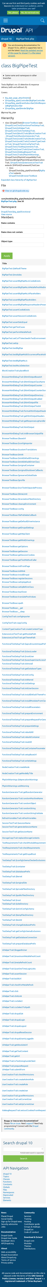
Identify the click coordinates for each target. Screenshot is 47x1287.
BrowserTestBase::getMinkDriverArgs (18, 540)
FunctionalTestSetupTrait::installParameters (21, 707)
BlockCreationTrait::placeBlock (15, 371)
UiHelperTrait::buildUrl (11, 979)
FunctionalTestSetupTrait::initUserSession (20, 688)
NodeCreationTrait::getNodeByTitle (17, 773)
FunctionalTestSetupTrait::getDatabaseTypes (21, 669)
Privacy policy (7, 1263)
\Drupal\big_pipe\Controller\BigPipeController (25, 100)
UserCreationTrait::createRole (15, 1084)
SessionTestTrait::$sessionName (16, 823)
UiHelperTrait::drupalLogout (14, 1026)
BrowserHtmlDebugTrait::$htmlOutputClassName (23, 382)
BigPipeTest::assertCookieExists (16, 310)
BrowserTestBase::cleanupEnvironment (19, 504)
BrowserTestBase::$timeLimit (14, 494)
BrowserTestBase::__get (12, 608)
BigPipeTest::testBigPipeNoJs (14, 361)
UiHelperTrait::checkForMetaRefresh (17, 985)
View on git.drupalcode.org (17, 191)
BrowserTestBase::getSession (15, 551)
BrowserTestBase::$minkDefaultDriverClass (21, 462)
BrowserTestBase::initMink (13, 571)
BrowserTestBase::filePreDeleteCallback (19, 515)
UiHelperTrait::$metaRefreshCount (17, 962)
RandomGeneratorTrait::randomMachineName (22, 798)
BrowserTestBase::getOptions (15, 546)
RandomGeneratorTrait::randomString (19, 808)
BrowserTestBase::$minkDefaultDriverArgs (20, 458)
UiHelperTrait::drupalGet (12, 1014)
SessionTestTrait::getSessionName (17, 832)
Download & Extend (33, 1237)
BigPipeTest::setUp (10, 343)
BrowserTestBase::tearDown (14, 592)
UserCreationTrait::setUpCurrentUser (18, 1104)
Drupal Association (9, 1255)
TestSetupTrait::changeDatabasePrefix (18, 925)
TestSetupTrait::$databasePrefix (16, 871)
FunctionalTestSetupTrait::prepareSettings (20, 726)
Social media (6, 1219)
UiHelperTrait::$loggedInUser (14, 950)
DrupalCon (28, 1229)
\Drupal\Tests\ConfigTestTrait (26, 144)
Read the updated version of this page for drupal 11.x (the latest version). (25, 53)
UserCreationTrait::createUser (15, 1091)
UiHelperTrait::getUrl (11, 1056)
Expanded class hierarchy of (19, 180)
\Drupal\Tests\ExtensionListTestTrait (26, 163)
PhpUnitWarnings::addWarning (15, 786)
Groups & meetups (32, 1227)
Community (29, 1213)
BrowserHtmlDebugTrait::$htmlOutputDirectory (22, 395)
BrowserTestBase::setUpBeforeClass (18, 587)
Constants (7, 1184)
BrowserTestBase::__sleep (13, 612)
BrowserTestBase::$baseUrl (14, 438)
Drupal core (29, 1241)
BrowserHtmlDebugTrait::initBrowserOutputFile (22, 433)
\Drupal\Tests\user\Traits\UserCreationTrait (24, 149)
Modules (28, 1243)
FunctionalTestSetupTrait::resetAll (17, 742)
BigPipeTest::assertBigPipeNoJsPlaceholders (21, 293)
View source (6, 214)
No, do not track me (30, 12)
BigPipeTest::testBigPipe (12, 348)
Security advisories (9, 1224)
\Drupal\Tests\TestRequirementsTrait (21, 147)
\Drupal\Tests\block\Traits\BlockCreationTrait (25, 133)
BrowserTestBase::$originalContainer (18, 465)
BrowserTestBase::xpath (12, 603)
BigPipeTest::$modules (12, 275)
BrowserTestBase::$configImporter (17, 443)
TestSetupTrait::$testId (12, 920)
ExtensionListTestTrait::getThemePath (18, 637)
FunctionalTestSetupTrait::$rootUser (18, 656)
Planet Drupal (7, 1216)
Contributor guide (32, 1224)
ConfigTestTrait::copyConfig (14, 623)
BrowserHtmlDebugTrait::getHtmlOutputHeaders (23, 416)
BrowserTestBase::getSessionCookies (18, 555)
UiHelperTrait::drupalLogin (13, 1020)
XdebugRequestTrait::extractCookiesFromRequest (24, 1110)
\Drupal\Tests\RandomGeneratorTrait (22, 136)
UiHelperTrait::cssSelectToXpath (16, 1007)
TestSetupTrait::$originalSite (14, 883)
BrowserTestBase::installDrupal (15, 575)
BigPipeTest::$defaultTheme (14, 268)
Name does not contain (12, 232)
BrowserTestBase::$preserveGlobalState (19, 475)
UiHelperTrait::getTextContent (15, 1051)
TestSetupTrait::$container (13, 866)
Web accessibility (8, 1252)
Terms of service (8, 1260)
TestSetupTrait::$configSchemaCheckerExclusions (23, 860)
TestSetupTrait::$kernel (12, 876)
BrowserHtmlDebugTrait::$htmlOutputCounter (22, 385)
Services (6, 1198)
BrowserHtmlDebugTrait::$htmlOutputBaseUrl (22, 377)
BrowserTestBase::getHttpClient (16, 534)
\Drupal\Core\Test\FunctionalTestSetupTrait (24, 125)
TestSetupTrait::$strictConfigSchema (18, 909)
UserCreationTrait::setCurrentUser (17, 1099)
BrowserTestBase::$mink (12, 455)
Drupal (38, 1278)
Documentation (8, 1232)
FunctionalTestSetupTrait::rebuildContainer (21, 737)
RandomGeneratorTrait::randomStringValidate (22, 813)
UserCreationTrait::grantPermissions (18, 1096)
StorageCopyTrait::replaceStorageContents (21, 838)
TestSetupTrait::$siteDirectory (15, 904)
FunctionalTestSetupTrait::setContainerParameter (23, 748)
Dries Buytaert (35, 1281)
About (4, 1248)
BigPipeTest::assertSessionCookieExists (19, 316)
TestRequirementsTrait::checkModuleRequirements (24, 843)
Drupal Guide (7, 1235)
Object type (6, 241)
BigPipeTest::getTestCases (13, 327)
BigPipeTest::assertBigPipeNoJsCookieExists (21, 281)
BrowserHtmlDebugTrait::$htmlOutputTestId (21, 406)
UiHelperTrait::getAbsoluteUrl (15, 1045)
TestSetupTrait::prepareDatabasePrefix (19, 944)
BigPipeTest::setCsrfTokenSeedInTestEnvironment (24, 338)
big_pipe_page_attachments (17, 98)
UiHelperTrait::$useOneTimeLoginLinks (19, 969)
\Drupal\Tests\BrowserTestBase (23, 176)
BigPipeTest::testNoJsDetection (15, 366)
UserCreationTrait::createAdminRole (18, 1079)
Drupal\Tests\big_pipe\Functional (15, 212)
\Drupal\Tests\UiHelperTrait (17, 128)
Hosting (27, 1221)
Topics (6, 1176)
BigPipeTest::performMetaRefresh (16, 332)
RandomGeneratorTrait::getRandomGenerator (22, 792)
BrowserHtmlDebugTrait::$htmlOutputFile (20, 402)
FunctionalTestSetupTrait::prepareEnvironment (22, 713)
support (29, 1123)
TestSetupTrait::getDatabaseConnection (19, 937)
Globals (6, 1187)
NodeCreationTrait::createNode (15, 767)
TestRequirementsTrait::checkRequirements (21, 848)
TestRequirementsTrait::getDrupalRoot (19, 854)
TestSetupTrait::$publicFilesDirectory (18, 895)
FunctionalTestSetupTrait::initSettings (18, 683)
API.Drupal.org (7, 1243)
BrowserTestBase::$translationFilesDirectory (21, 499)
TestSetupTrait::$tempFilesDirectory (17, 915)
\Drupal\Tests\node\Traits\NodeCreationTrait (25, 139)
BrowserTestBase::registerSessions (17, 578)
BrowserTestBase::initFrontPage (16, 566)
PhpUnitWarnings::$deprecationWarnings (20, 780)
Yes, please (13, 12)
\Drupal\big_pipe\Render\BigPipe (19, 108)
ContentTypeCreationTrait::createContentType (22, 629)
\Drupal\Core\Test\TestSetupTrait (20, 131)
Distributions (29, 1249)
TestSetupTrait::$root (11, 900)
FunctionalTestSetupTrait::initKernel (17, 680)
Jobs (3, 1227)
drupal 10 (6, 38)
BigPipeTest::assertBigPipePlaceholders (19, 300)
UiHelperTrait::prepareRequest (15, 1066)
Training (27, 1219)
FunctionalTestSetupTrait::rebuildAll (17, 732)
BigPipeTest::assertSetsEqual (14, 322)
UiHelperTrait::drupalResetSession (17, 1032)
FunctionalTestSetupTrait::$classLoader (19, 651)
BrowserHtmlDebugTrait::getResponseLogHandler (23, 421)
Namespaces (8, 1192)
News (3, 1213)
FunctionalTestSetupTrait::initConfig (18, 675)
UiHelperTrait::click (10, 991)
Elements (7, 1200)
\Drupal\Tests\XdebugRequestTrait (20, 152)
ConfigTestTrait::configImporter (16, 616)
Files (5, 1190)
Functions (7, 1182)
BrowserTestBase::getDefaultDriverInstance (21, 521)
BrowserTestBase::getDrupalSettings (18, 528)
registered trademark (15, 1281)
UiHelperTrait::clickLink (12, 996)
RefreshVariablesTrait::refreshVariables (19, 818)
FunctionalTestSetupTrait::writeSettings (19, 761)
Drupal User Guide (9, 1238)
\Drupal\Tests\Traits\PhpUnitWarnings (22, 155)
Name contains (8, 223)
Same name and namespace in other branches (20, 76)
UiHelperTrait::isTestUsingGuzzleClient (18, 1061)
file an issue (15, 1123)
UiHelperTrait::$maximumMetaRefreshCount (21, 956)
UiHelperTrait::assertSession (14, 974)
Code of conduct (31, 1232)
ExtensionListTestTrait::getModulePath (19, 634)
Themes (27, 1246)
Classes (6, 1179)
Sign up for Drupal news (11, 1221)
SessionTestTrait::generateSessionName (19, 827)
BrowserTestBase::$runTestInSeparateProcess (22, 488)
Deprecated (8, 1195)
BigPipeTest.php (25, 38)
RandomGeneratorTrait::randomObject (19, 803)
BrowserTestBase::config (13, 509)
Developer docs (8, 1241)
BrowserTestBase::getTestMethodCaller (19, 560)
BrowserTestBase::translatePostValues (19, 597)
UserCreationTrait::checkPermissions (18, 1074)
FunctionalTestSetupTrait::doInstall (17, 664)
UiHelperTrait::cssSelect (12, 1001)
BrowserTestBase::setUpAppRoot (16, 582)
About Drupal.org (8, 1257)
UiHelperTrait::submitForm (13, 1069)
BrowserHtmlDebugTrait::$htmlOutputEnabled (22, 399)
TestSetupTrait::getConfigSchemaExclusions (21, 931)
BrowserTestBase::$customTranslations (19, 449)
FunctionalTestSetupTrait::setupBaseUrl (19, 754)
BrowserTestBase (30, 123)
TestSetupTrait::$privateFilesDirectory (18, 889)
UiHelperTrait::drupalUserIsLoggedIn (18, 1039)
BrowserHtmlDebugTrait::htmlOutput (18, 427)
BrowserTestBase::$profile (13, 480)
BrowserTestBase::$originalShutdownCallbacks (22, 470)
